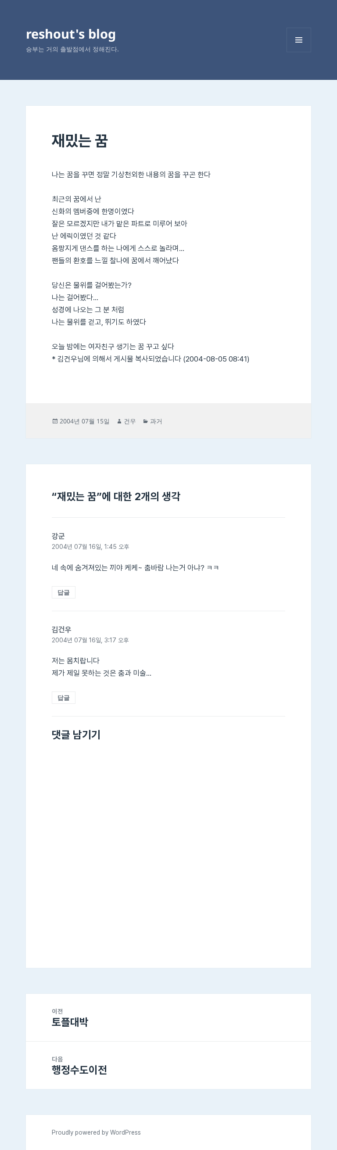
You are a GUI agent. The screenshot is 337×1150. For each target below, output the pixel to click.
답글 (63, 592)
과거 (156, 421)
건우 (130, 421)
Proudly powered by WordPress (96, 1132)
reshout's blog (71, 33)
